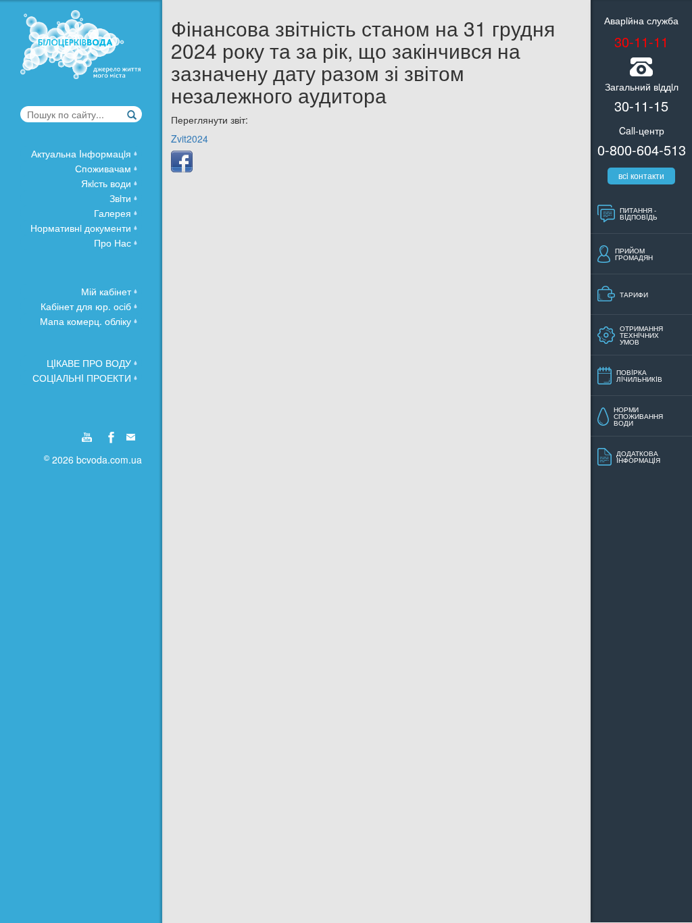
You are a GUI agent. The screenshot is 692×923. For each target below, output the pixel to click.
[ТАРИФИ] (634, 309)
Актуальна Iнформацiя (81, 153)
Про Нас (112, 242)
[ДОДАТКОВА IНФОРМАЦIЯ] (638, 471)
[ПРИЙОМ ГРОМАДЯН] (634, 268)
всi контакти (641, 175)
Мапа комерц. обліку (85, 321)
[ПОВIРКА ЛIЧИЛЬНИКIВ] (639, 390)
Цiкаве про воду (89, 363)
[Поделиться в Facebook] (182, 161)
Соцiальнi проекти (81, 377)
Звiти (120, 198)
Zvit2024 (189, 138)
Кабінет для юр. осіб (86, 306)
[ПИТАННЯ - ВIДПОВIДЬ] (639, 227)
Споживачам (103, 168)
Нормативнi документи (80, 227)
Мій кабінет (106, 291)
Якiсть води (106, 183)
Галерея (112, 213)
